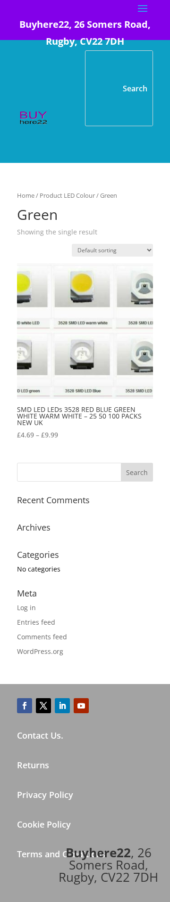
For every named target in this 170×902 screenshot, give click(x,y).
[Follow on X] (43, 705)
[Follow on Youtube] (81, 705)
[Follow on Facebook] (24, 705)
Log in (26, 607)
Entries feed (36, 622)
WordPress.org (40, 651)
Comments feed (42, 636)
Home (25, 195)
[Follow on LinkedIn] (62, 705)
